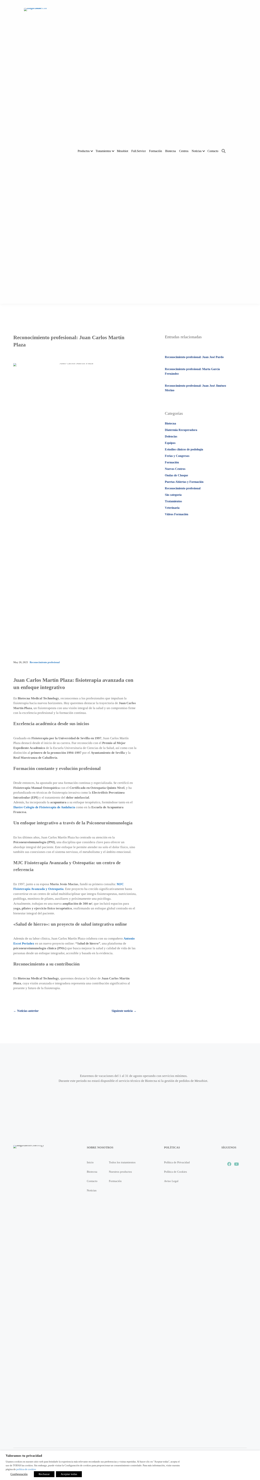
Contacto (212, 151)
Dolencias (171, 436)
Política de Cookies (175, 1171)
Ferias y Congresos (177, 455)
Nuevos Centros (175, 468)
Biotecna (170, 151)
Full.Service (138, 151)
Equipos (170, 442)
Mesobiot (122, 151)
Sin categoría (173, 494)
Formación (155, 151)
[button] (92, 151)
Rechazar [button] (44, 1474)
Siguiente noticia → (124, 1010)
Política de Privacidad (177, 1162)
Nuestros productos (120, 1171)
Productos (84, 151)
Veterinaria (172, 507)
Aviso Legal (171, 1181)
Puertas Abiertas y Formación (184, 481)
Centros (183, 151)
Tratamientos (173, 501)
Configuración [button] (19, 1474)
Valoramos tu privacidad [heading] (24, 1455)
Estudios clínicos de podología (184, 449)
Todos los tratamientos (122, 1162)
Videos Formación (176, 514)
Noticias (197, 151)
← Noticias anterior (26, 1010)
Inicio (90, 1162)
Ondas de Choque (176, 475)
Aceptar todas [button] (69, 1474)
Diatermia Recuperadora (181, 430)
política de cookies (26, 1469)
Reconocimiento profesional (45, 662)
